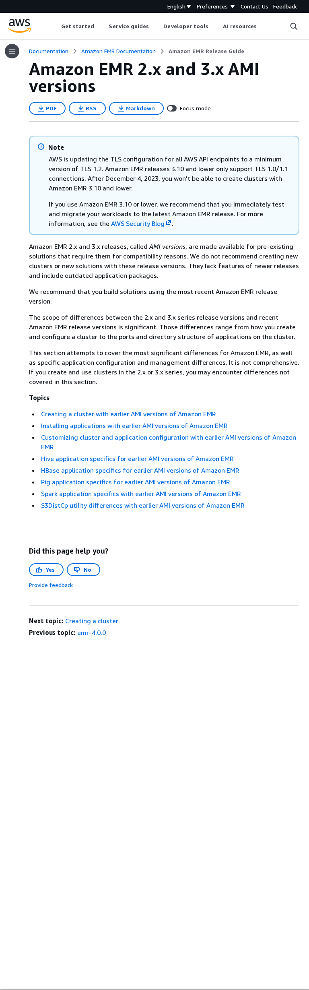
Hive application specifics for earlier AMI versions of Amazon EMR (137, 459)
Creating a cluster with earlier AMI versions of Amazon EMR (128, 414)
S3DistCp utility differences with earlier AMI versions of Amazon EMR (143, 505)
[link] (206, 51)
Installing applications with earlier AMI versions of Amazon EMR (134, 426)
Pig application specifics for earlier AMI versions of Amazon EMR (135, 482)
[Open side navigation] (12, 51)
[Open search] (293, 26)
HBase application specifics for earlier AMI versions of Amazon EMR (140, 470)
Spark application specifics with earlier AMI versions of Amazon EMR (141, 494)
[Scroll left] (55, 26)
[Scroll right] (263, 26)
